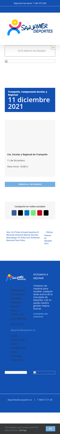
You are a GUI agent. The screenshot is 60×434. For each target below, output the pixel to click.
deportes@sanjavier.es (19, 330)
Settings (23, 430)
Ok (50, 428)
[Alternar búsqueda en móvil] (48, 40)
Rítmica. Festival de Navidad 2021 (48, 238)
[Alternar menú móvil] (54, 40)
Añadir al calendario (30, 184)
